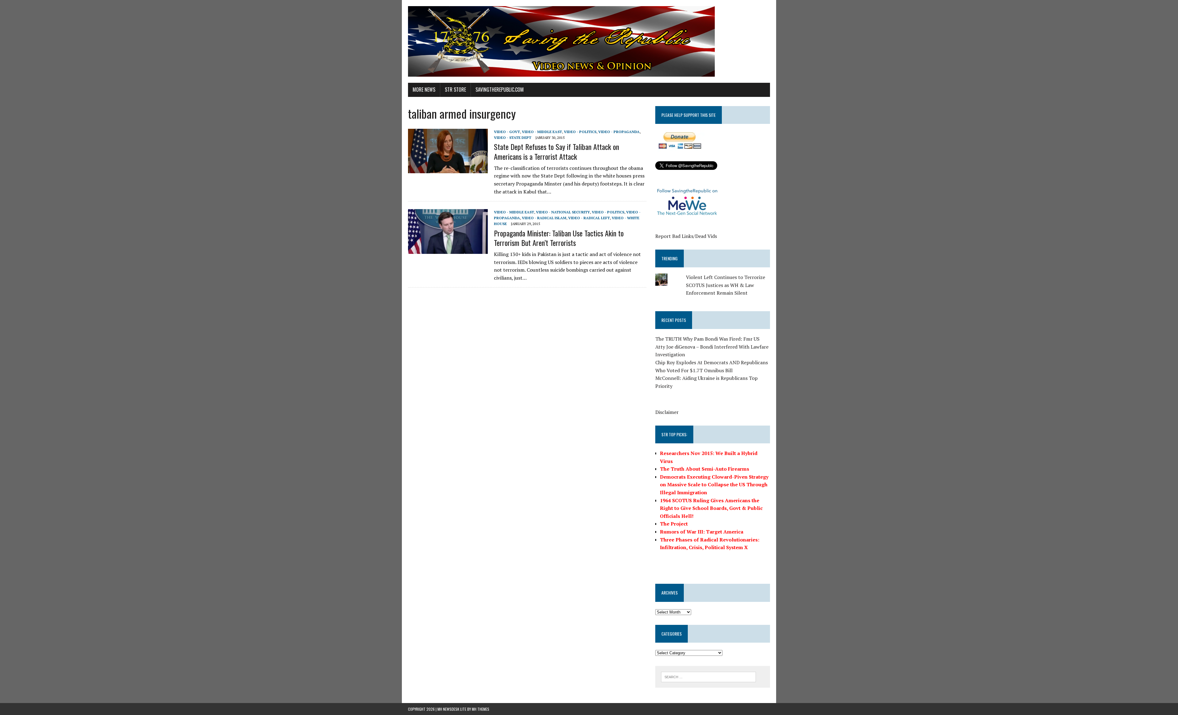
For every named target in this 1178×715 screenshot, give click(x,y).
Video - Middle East (542, 131)
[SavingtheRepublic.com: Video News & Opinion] (589, 41)
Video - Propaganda (619, 131)
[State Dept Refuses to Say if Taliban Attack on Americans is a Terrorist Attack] (448, 169)
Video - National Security (563, 212)
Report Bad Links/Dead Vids (686, 236)
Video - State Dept (512, 137)
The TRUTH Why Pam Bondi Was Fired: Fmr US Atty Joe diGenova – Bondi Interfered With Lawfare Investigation (711, 346)
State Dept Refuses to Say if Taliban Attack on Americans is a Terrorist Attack (556, 151)
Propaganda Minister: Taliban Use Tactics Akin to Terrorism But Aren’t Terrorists (559, 238)
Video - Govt (507, 131)
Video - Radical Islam (544, 218)
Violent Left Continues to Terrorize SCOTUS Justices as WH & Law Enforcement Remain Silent (725, 285)
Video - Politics (580, 131)
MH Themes (480, 709)
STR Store (455, 89)
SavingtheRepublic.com (499, 89)
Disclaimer (667, 412)
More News (424, 89)
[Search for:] (708, 676)
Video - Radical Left (589, 218)
